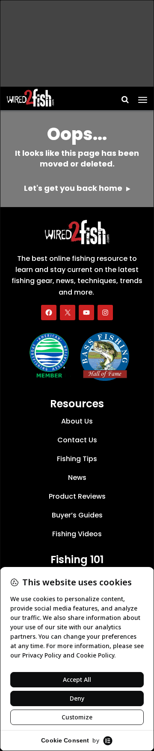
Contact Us (77, 440)
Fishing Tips (77, 459)
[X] (67, 312)
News (77, 477)
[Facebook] (48, 312)
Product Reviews (77, 496)
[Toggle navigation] (142, 97)
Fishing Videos (77, 534)
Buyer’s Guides (77, 515)
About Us (77, 421)
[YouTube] (86, 312)
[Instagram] (105, 312)
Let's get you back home (74, 188)
